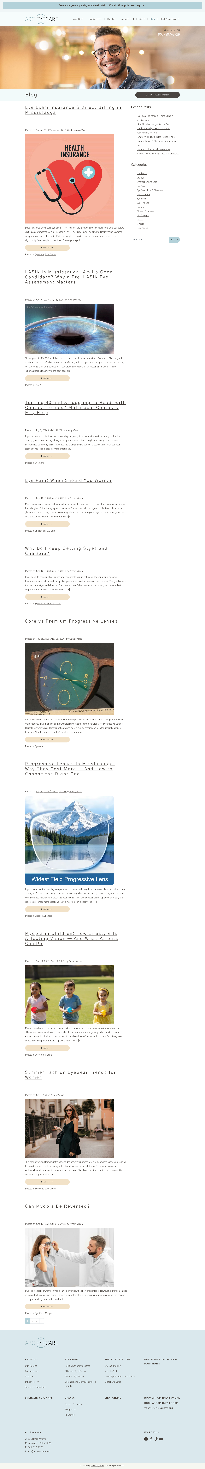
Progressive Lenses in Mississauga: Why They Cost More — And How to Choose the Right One (70, 769)
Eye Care (39, 254)
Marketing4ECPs (97, 1466)
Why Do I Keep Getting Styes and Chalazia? (158, 154)
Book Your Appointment (157, 95)
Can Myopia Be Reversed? (57, 1206)
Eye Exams (50, 254)
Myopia (48, 1055)
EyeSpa (139, 19)
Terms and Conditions (35, 1387)
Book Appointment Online (162, 1398)
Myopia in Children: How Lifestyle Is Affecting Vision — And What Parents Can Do (71, 938)
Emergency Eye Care (45, 531)
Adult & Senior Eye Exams (77, 1366)
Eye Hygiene (143, 203)
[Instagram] (146, 1439)
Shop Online (113, 1398)
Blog (152, 19)
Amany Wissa (80, 130)
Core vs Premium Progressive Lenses (71, 621)
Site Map (29, 1376)
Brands (110, 19)
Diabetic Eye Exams (74, 1376)
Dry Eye (140, 178)
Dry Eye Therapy (113, 1366)
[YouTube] (161, 1439)
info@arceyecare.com (39, 1451)
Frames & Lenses (73, 1404)
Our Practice (31, 1366)
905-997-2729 (169, 34)
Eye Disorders (143, 194)
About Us (77, 19)
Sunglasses (50, 1189)
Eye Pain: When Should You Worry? (68, 480)
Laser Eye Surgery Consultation (120, 1376)
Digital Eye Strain (113, 1382)
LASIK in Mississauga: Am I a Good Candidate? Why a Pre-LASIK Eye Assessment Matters (69, 277)
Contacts (125, 19)
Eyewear (39, 746)
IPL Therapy (143, 215)
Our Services (94, 19)
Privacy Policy (32, 1382)
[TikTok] (156, 1439)
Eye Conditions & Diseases (48, 604)
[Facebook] (151, 1439)
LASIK (38, 385)
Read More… (55, 248)
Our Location (31, 1371)
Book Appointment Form (161, 1403)
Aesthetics (142, 173)
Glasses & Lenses (43, 916)
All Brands (70, 1415)
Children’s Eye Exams (75, 1371)
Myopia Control (112, 1371)
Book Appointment (169, 19)
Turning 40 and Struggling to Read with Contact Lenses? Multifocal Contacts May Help (75, 408)
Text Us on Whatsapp (159, 1408)
